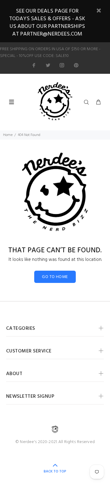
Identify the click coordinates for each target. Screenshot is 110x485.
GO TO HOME (55, 276)
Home (8, 135)
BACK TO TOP (55, 471)
